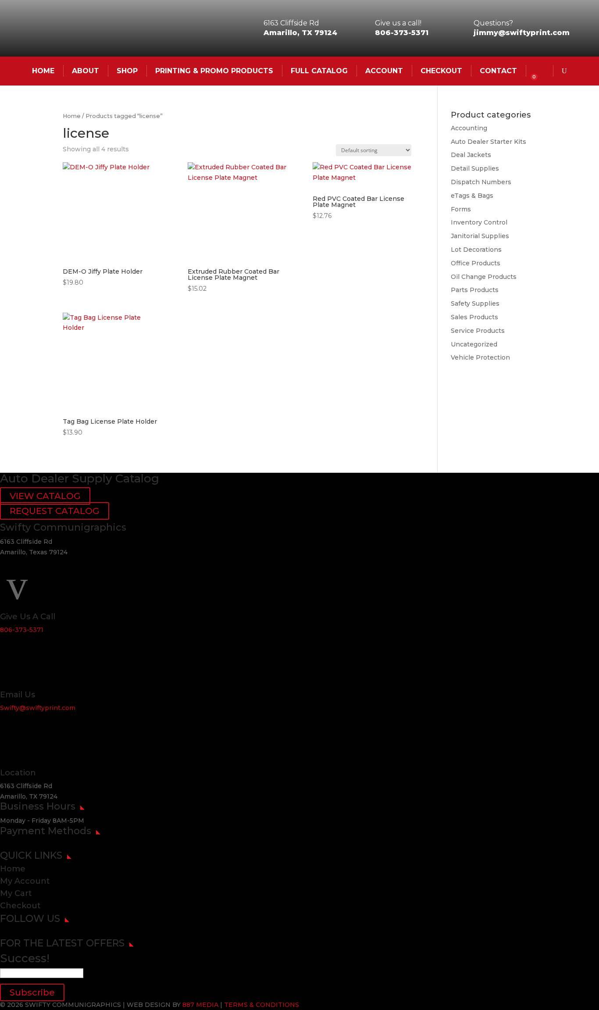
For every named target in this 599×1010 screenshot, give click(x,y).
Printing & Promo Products (214, 71)
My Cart (16, 893)
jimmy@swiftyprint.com (522, 33)
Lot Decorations (476, 249)
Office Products (475, 263)
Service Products (478, 331)
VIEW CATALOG (45, 496)
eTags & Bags (472, 196)
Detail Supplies (475, 168)
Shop (127, 71)
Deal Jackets (471, 155)
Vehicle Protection (480, 357)
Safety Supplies (475, 303)
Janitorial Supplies (480, 236)
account (384, 71)
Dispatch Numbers (481, 182)
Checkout (441, 71)
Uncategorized (474, 344)
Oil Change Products (484, 277)
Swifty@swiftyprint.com (37, 708)
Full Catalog (319, 71)
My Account (25, 881)
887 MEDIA (200, 1005)
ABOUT (85, 71)
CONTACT (498, 71)
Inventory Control (479, 222)
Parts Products (475, 290)
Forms (461, 209)
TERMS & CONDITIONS (261, 1005)
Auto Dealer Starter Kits (488, 142)
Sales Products (474, 317)
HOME (43, 71)
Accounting (469, 128)
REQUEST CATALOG (55, 511)
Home (72, 116)
